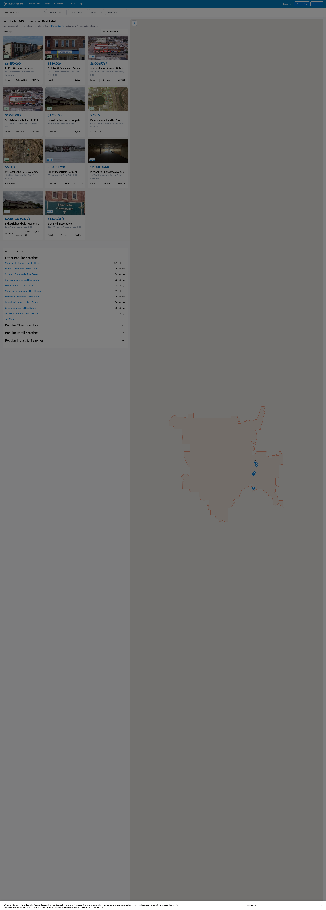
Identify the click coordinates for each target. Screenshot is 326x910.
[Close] (322, 905)
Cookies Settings (250, 905)
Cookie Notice (98, 907)
